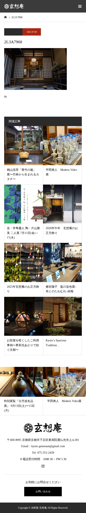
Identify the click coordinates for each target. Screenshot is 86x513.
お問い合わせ (43, 491)
